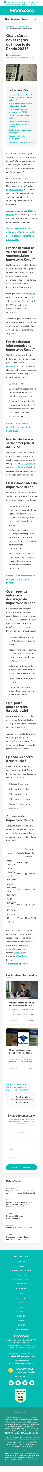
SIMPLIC (21, 1320)
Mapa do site (21, 1275)
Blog (7, 19)
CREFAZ (21, 1325)
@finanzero (18, 952)
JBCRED (21, 1303)
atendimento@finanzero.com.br (21, 1356)
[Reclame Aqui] (20, 1396)
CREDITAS (21, 1298)
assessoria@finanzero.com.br (21, 1363)
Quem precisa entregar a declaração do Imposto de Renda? (19, 124)
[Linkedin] (18, 1382)
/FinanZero (21, 956)
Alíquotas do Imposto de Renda (21, 142)
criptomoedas (13, 366)
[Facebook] (11, 1382)
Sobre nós (21, 1261)
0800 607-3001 (24, 1369)
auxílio (32, 293)
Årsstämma (21, 1284)
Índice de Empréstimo (21, 1279)
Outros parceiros (21, 1329)
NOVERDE (21, 1311)
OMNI (21, 1307)
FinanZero (10, 26)
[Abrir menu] (5, 11)
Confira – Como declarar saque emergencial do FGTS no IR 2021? (20, 579)
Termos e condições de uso (21, 1270)
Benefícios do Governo (19, 19)
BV (21, 1294)
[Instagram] (25, 1382)
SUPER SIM (21, 1316)
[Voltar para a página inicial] (22, 11)
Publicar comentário (21, 1167)
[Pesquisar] (35, 19)
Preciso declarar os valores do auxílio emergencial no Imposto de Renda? (21, 97)
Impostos (25, 26)
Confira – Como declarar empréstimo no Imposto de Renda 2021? (18, 427)
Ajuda (21, 1266)
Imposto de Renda (14, 189)
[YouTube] (31, 1382)
